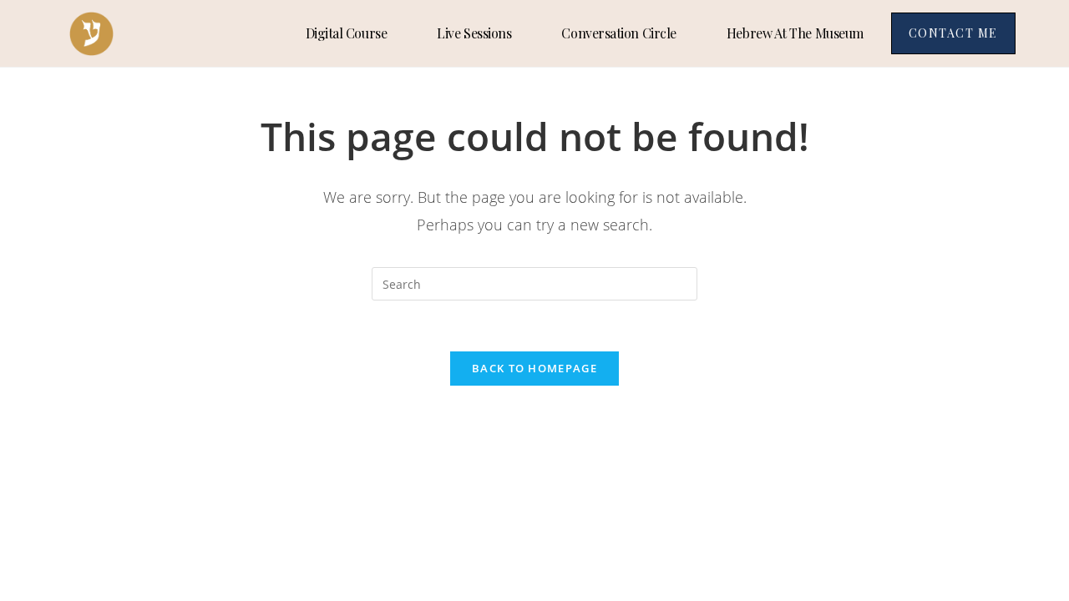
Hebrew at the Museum (795, 33)
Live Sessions (474, 33)
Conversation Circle (618, 33)
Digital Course (347, 33)
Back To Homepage (534, 368)
